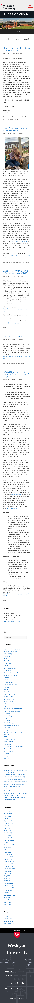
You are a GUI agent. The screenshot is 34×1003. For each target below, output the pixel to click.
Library (21, 363)
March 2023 (8, 833)
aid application (12, 508)
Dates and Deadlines (10, 685)
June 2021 (7, 873)
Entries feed (8, 919)
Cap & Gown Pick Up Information (14, 774)
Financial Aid (8, 692)
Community (7, 670)
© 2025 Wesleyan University (16, 998)
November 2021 (9, 864)
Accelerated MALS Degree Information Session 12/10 (15, 272)
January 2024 (8, 818)
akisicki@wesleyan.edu (19, 241)
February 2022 (8, 857)
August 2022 (8, 847)
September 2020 (9, 895)
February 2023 (9, 835)
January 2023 (8, 838)
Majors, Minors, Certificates (13, 708)
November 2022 (9, 840)
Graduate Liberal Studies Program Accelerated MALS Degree (16, 374)
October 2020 (8, 892)
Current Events (9, 682)
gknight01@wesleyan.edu (11, 323)
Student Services (9, 739)
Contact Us (8, 971)
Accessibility (8, 654)
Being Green (8, 661)
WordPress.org (9, 923)
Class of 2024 (16, 14)
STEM (6, 737)
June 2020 (7, 902)
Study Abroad (8, 741)
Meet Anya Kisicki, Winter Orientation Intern (15, 129)
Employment (8, 687)
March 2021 (8, 881)
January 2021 (8, 885)
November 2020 (9, 890)
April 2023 (7, 830)
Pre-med (7, 720)
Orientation (14, 119)
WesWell (6, 753)
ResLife (6, 730)
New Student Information (12, 711)
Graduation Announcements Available (16, 791)
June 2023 (7, 828)
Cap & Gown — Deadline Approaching (16, 782)
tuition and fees (16, 494)
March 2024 (8, 814)
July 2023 (7, 826)
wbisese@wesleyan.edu (12, 621)
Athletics (7, 658)
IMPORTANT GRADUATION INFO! (14, 777)
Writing (6, 758)
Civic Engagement (10, 668)
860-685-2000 (29, 962)
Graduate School (10, 328)
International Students (11, 704)
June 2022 (7, 849)
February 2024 (9, 816)
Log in (6, 916)
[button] (30, 5)
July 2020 (7, 900)
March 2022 (8, 854)
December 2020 (9, 888)
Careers (6, 665)
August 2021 (8, 871)
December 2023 (9, 821)
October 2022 (8, 842)
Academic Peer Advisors (13, 117)
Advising (7, 656)
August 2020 (8, 897)
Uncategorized (9, 751)
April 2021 (7, 878)
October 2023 (8, 823)
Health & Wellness (10, 701)
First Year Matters (9, 694)
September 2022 (9, 845)
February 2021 (8, 883)
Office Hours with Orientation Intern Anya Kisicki (16, 49)
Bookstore (7, 663)
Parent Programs (9, 716)
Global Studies (9, 697)
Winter (6, 756)
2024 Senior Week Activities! (13, 779)
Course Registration (10, 675)
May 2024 (7, 811)
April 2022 (7, 852)
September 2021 (9, 869)
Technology (7, 744)
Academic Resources (12, 363)
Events (6, 689)
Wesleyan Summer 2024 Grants (14, 784)
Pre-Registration (9, 723)
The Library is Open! (12, 336)
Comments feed (9, 921)
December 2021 (9, 861)
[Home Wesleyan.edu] (17, 935)
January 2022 (8, 859)
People (6, 718)
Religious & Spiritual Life (11, 725)
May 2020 (7, 904)
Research (7, 728)
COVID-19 (7, 680)
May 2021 (7, 876)
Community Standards (11, 673)
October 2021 (8, 866)
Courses (6, 677)
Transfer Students (10, 749)
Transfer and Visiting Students (14, 746)
